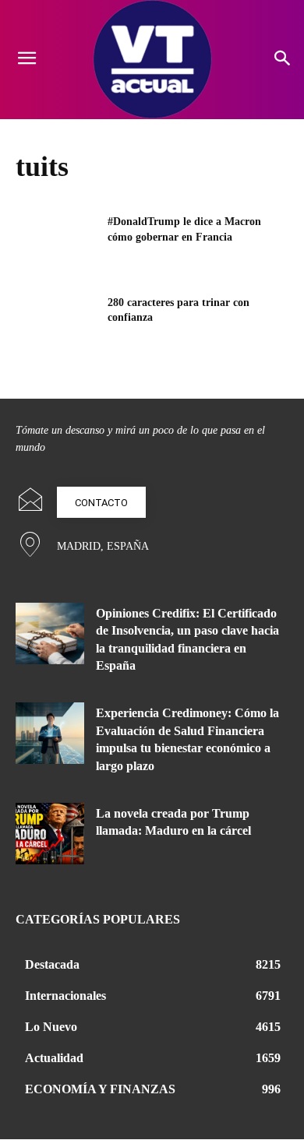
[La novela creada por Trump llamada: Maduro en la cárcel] (50, 833)
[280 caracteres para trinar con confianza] (56, 324)
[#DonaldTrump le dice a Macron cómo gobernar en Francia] (56, 243)
